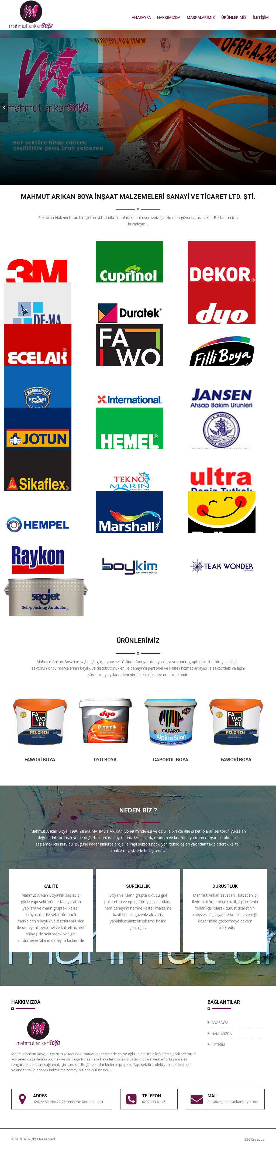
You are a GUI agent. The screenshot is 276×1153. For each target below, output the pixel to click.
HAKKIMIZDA (168, 17)
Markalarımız (201, 17)
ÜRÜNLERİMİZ (234, 17)
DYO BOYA (105, 759)
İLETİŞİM (261, 17)
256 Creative (254, 1139)
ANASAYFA (141, 17)
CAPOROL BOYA (170, 759)
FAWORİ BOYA (40, 759)
